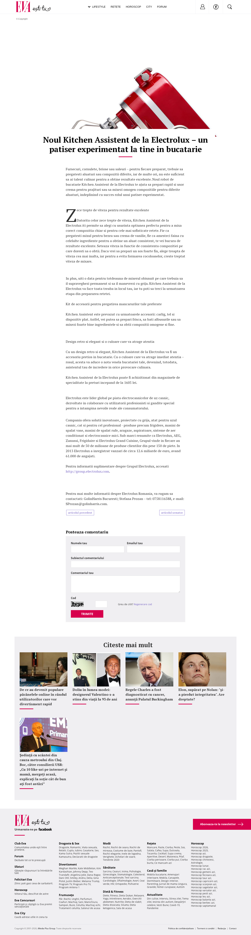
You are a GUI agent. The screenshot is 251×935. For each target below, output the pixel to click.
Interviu (163, 898)
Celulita (80, 905)
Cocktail (162, 853)
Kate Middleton (86, 868)
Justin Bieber (73, 881)
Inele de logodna (131, 853)
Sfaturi (19, 867)
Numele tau (79, 543)
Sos (183, 847)
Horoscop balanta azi (203, 899)
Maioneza (172, 856)
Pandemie (152, 908)
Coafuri (63, 902)
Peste (177, 847)
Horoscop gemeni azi (203, 872)
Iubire (78, 850)
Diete (106, 895)
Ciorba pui (173, 859)
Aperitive (152, 856)
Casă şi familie (157, 870)
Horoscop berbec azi (202, 902)
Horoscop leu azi (200, 896)
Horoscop (133, 6)
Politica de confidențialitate (181, 928)
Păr (61, 898)
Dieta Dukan (126, 895)
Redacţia (222, 928)
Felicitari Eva (23, 879)
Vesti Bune (163, 905)
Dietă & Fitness (113, 891)
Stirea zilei (175, 898)
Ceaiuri (117, 871)
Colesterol (139, 874)
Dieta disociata (111, 904)
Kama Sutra (65, 853)
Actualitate (154, 895)
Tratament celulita (69, 908)
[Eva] (25, 4)
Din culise (152, 898)
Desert (162, 856)
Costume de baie (123, 850)
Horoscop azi (198, 853)
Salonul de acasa (90, 908)
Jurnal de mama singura (173, 883)
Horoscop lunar (200, 865)
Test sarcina (131, 877)
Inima (125, 871)
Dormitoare (153, 880)
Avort (136, 880)
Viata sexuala (89, 847)
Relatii (62, 850)
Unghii (75, 898)
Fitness (114, 895)
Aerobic (127, 898)
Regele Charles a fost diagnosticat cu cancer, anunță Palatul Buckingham (149, 694)
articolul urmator (172, 512)
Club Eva (20, 843)
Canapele (173, 877)
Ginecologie (109, 874)
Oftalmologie (124, 880)
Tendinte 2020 (111, 859)
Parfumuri (86, 898)
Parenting (152, 883)
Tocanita (152, 853)
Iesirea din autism (163, 901)
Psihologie (135, 871)
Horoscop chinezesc (202, 859)
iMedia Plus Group (46, 928)
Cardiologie (109, 880)
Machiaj (72, 902)
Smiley (74, 877)
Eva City (20, 913)
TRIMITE (87, 614)
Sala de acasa (124, 908)
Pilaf (181, 856)
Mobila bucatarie (156, 874)
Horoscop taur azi (201, 878)
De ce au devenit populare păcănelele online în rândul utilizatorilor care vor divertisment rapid (43, 696)
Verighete (108, 856)
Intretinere (115, 898)
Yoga (105, 898)
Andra (82, 877)
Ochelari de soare (125, 856)
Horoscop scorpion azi (203, 884)
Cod (73, 598)
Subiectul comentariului (87, 558)
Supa (165, 850)
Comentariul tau (82, 573)
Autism (181, 887)
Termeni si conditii (205, 928)
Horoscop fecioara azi (203, 875)
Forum (162, 6)
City (149, 6)
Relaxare (139, 895)
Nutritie (119, 901)
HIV (112, 883)
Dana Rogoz (94, 874)
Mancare (152, 847)
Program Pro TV (82, 884)
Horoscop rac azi (200, 868)
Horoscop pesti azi (201, 893)
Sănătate (109, 867)
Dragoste (64, 847)
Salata (150, 850)
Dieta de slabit (133, 901)
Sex (97, 850)
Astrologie (197, 862)
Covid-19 (175, 905)
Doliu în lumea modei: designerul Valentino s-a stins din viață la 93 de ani (95, 694)
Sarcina (107, 871)
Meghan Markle (68, 868)
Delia (89, 877)
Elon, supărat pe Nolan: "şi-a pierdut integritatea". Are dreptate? (201, 694)
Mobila (163, 877)
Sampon (63, 905)
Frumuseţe (66, 895)
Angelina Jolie (78, 874)
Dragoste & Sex (69, 843)
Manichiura (90, 902)
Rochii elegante (112, 853)
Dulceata (174, 850)
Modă (107, 843)
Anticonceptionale (113, 877)
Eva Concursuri (25, 900)
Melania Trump (90, 881)
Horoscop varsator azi (203, 890)
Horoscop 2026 (199, 847)
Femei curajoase (166, 887)
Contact (232, 928)
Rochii (67, 898)
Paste (161, 847)
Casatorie (88, 850)
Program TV (65, 884)
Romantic (75, 847)
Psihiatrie (133, 883)
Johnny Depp (80, 871)
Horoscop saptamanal (203, 905)
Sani (80, 902)
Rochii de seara (120, 847)
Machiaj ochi (93, 905)
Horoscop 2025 (199, 850)
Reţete (151, 843)
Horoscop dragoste (202, 856)
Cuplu (70, 850)
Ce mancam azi (163, 862)
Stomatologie (124, 874)
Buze (72, 905)
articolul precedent (80, 512)
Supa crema (174, 853)
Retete (116, 6)
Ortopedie (121, 883)
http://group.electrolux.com (87, 471)
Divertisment (68, 864)
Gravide (151, 887)
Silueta (125, 904)
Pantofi (137, 850)
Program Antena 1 (69, 887)
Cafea (158, 850)
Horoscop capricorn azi (204, 881)
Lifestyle (99, 6)
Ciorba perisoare (156, 859)
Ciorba (169, 847)
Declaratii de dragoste (85, 856)
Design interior (169, 880)
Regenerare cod (143, 604)
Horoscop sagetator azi (204, 887)
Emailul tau (135, 543)
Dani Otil (64, 877)
